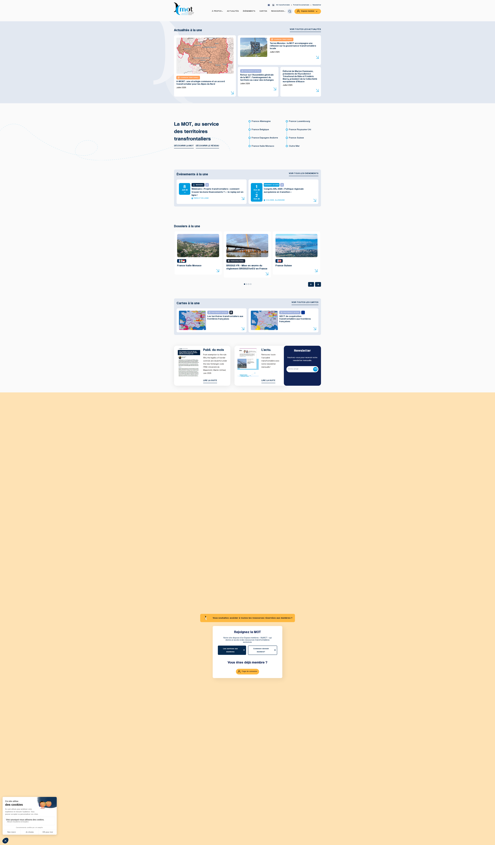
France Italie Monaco (263, 146)
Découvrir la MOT (184, 146)
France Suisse (296, 138)
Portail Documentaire (301, 5)
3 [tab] (248, 285)
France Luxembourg (299, 121)
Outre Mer (294, 146)
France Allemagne (261, 121)
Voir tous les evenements (303, 174)
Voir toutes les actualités (305, 29)
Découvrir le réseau (207, 146)
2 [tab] (246, 285)
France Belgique (260, 130)
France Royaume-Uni (300, 130)
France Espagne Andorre (265, 138)
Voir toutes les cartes (305, 302)
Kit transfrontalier (283, 5)
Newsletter (317, 5)
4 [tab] (250, 285)
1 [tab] (244, 285)
